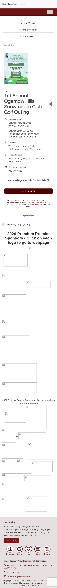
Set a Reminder (28, 191)
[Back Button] (5, 91)
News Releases (29, 200)
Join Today (11, 540)
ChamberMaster (24, 585)
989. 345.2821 (13, 572)
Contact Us (19, 205)
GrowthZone (37, 583)
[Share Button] (50, 104)
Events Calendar (42, 200)
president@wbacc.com (18, 577)
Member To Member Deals (25, 202)
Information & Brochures (33, 205)
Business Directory (14, 200)
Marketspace (41, 202)
